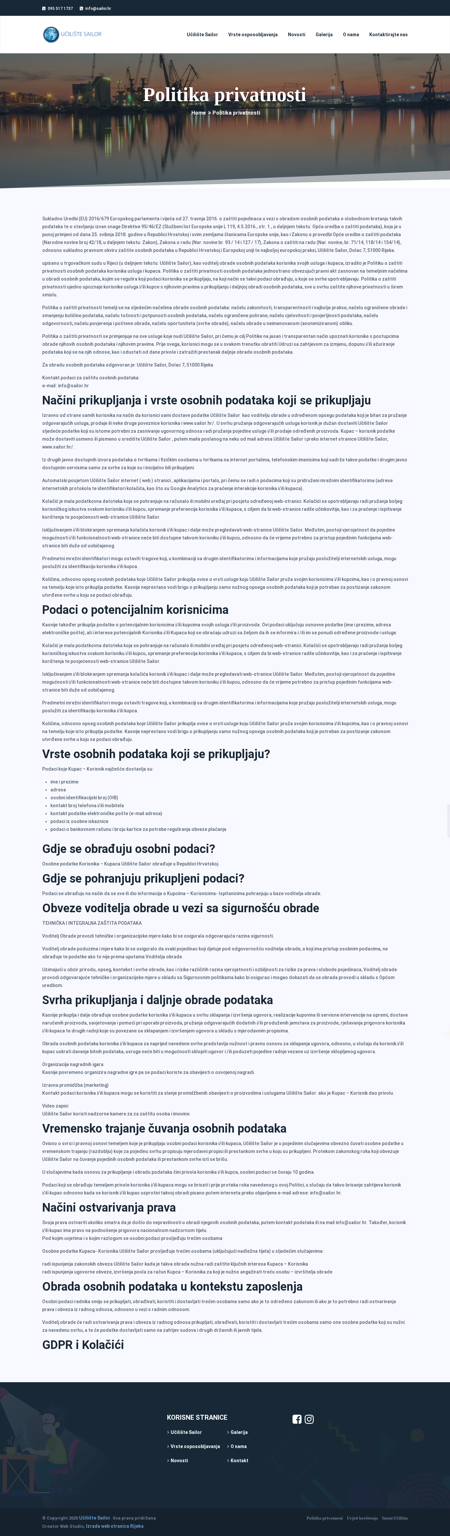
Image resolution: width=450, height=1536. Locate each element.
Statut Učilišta (395, 1518)
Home (198, 113)
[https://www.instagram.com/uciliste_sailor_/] (309, 1421)
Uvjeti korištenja (362, 1518)
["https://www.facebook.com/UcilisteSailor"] (297, 1421)
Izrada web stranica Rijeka (115, 1526)
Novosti (296, 34)
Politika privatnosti (325, 1518)
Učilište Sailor (202, 34)
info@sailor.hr (98, 8)
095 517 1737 (60, 8)
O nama (351, 34)
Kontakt (239, 1460)
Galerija (324, 34)
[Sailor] (72, 34)
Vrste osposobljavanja (253, 34)
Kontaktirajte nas (388, 34)
